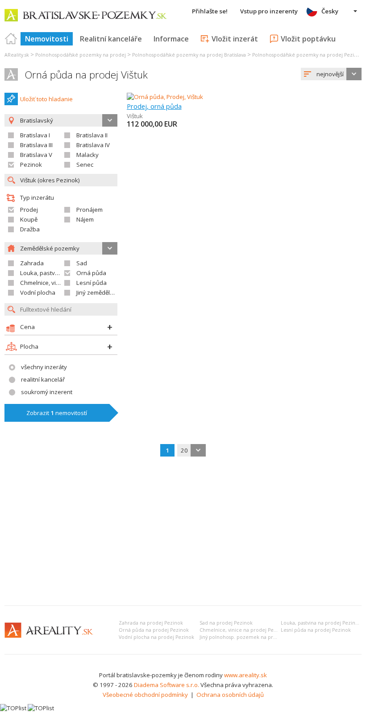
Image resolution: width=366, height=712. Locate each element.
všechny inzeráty (44, 367)
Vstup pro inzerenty (269, 11)
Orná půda (91, 273)
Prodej (29, 210)
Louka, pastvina (41, 273)
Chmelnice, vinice (43, 283)
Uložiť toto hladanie (46, 99)
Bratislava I (35, 135)
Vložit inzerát (235, 39)
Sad (81, 263)
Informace (171, 39)
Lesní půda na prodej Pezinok (316, 630)
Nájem (85, 219)
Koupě (28, 219)
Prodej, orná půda (154, 106)
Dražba (30, 229)
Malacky (87, 155)
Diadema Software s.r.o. (166, 685)
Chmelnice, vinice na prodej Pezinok (243, 630)
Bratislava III (36, 145)
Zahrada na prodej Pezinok (151, 623)
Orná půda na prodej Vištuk (86, 75)
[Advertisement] (183, 531)
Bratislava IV (93, 145)
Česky (329, 11)
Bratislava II (92, 135)
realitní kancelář (43, 379)
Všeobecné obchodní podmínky (145, 695)
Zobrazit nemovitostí (56, 413)
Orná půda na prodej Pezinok (154, 630)
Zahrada (32, 263)
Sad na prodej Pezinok (226, 623)
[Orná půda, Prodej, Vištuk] (165, 97)
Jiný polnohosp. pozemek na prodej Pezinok (252, 637)
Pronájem (89, 210)
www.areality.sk (245, 675)
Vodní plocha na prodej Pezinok (156, 637)
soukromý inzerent (46, 392)
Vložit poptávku (308, 39)
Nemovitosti (46, 39)
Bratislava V (36, 155)
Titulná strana (11, 38)
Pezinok (31, 165)
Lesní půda (91, 283)
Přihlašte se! (210, 11)
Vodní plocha (37, 292)
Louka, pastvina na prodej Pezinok (321, 623)
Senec (84, 165)
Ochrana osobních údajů (230, 695)
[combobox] (331, 74)
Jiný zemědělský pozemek (111, 292)
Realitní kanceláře (111, 39)
